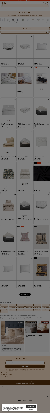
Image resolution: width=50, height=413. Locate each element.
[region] (19, 407)
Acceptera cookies (30, 406)
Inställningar (31, 409)
